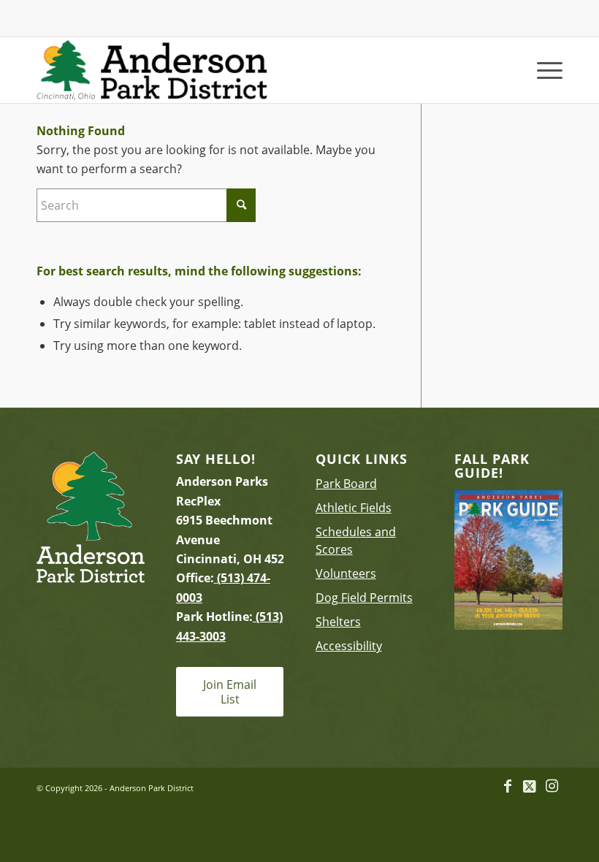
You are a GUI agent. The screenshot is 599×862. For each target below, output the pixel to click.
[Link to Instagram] (551, 786)
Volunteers (346, 573)
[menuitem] (542, 70)
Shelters (338, 622)
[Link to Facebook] (508, 786)
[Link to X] (530, 786)
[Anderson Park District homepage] (152, 70)
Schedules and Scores (356, 540)
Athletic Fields (354, 508)
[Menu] (542, 70)
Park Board (346, 484)
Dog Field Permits (364, 598)
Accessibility (349, 646)
